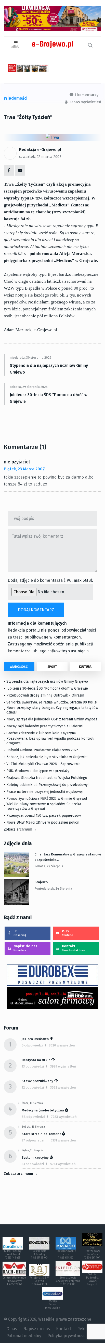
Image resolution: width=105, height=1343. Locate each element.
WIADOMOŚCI (19, 667)
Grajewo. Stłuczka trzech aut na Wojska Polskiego (46, 778)
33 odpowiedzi (33, 1164)
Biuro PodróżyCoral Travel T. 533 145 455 (12, 1254)
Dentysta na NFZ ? (36, 1060)
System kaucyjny (35, 1157)
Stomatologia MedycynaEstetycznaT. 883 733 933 (68, 1281)
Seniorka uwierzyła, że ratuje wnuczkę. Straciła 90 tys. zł (51, 702)
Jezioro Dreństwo (35, 1039)
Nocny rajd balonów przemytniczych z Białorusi (44, 726)
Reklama (85, 1328)
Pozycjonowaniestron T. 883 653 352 (66, 1254)
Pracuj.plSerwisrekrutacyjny (52, 1304)
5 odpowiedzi (32, 1045)
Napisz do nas (25, 948)
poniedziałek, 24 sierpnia (53, 888)
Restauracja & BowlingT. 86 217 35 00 (39, 1254)
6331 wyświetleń (63, 1140)
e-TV (67, 933)
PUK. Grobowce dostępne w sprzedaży (37, 771)
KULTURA (85, 667)
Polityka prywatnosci (66, 1335)
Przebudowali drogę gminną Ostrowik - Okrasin (45, 695)
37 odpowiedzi (33, 1140)
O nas (11, 1328)
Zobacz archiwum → (20, 829)
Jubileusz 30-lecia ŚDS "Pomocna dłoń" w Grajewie (48, 398)
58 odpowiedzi (33, 1117)
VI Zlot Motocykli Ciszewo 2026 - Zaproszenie (43, 764)
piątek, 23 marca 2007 (24, 468)
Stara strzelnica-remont (41, 1134)
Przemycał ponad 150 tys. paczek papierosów (43, 815)
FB (20, 933)
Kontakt (73, 948)
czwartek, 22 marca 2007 (40, 156)
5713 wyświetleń (63, 1164)
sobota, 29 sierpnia (48, 866)
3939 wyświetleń (63, 1066)
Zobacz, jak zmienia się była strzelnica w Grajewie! (46, 757)
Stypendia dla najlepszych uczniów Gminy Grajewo (49, 369)
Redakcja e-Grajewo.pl (40, 149)
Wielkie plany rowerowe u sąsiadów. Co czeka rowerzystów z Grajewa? (43, 806)
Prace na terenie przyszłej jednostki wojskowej (44, 791)
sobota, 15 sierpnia (33, 1126)
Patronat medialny (23, 1335)
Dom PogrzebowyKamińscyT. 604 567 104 (92, 1252)
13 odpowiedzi (33, 1066)
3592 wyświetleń (63, 1087)
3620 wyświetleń (62, 1045)
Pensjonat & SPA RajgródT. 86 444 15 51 (39, 1281)
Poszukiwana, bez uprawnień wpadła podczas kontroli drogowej (50, 740)
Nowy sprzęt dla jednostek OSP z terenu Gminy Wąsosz (51, 719)
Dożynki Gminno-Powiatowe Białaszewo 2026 (42, 750)
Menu (15, 47)
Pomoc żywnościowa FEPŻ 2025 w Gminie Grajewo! (46, 798)
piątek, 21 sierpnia (32, 1150)
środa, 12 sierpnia (32, 1103)
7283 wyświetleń (64, 1117)
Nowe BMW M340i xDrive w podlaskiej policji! (42, 822)
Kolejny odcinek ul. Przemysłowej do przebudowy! (47, 785)
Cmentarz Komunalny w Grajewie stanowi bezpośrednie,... (67, 857)
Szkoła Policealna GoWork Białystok (92, 1279)
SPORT (52, 667)
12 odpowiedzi (33, 1087)
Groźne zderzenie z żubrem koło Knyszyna (41, 733)
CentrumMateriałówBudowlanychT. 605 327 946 (14, 1281)
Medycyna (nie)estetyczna (43, 1110)
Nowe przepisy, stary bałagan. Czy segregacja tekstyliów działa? (52, 710)
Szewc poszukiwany (37, 1081)
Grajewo (41, 882)
